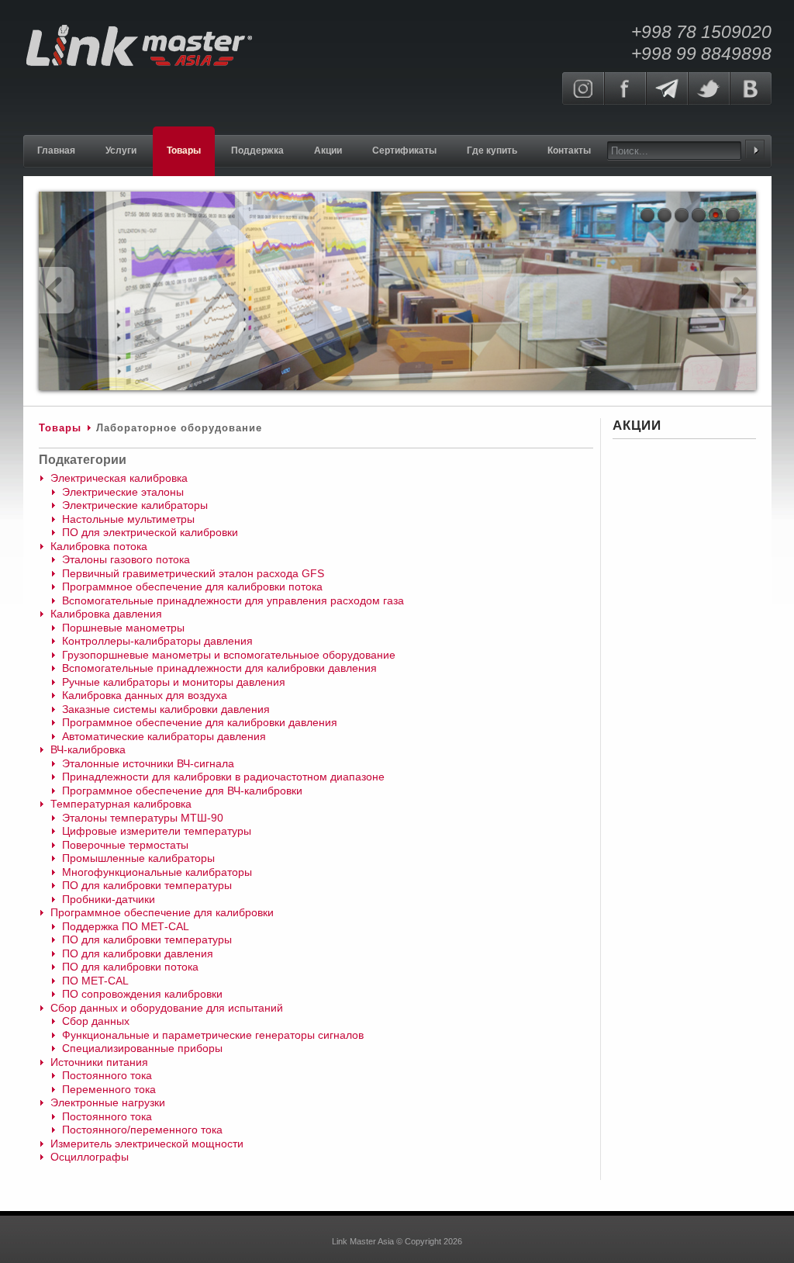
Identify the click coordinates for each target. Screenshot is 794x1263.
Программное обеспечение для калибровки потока (192, 586)
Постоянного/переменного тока (142, 1129)
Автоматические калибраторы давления (164, 736)
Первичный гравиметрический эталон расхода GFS (193, 573)
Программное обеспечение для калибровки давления (199, 722)
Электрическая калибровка (119, 478)
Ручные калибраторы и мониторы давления (173, 682)
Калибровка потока (98, 546)
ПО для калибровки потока (130, 966)
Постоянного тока (107, 1075)
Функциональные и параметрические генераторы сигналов (213, 1035)
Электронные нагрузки (107, 1102)
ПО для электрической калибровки (150, 532)
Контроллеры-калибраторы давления (157, 641)
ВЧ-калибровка (88, 749)
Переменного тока (109, 1089)
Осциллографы (89, 1157)
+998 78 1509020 (701, 32)
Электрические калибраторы (135, 505)
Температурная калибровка (121, 804)
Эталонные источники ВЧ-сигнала (148, 763)
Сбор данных (95, 1021)
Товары (60, 428)
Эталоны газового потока (126, 559)
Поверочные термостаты (125, 845)
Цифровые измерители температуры (156, 831)
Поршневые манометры (123, 627)
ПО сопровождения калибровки (142, 994)
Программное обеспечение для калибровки (162, 912)
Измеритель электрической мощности (146, 1143)
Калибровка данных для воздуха (144, 695)
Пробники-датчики (108, 899)
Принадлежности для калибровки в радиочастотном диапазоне (223, 776)
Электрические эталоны (123, 492)
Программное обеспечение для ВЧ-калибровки (182, 790)
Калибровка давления (106, 613)
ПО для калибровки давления (137, 953)
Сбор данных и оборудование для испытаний (166, 1008)
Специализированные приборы (142, 1048)
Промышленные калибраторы (138, 858)
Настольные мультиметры (128, 519)
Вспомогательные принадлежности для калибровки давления (219, 668)
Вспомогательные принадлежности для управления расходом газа (233, 600)
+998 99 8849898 (701, 53)
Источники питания (99, 1062)
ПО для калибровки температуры (147, 885)
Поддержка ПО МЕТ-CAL (125, 926)
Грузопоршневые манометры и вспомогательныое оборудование (228, 655)
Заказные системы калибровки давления (166, 709)
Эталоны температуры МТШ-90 (142, 817)
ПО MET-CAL (95, 980)
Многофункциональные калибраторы (157, 872)
